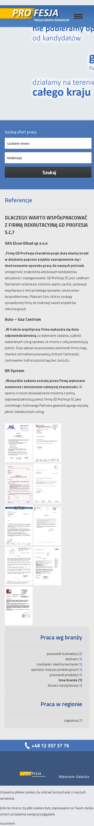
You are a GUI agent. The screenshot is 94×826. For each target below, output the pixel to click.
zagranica (71, 720)
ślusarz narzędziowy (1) (65, 685)
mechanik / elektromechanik (57, 664)
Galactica (82, 776)
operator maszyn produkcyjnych (54, 669)
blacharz (71, 659)
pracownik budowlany (62, 653)
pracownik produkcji (64, 674)
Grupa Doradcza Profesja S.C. (39, 16)
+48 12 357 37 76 (50, 745)
